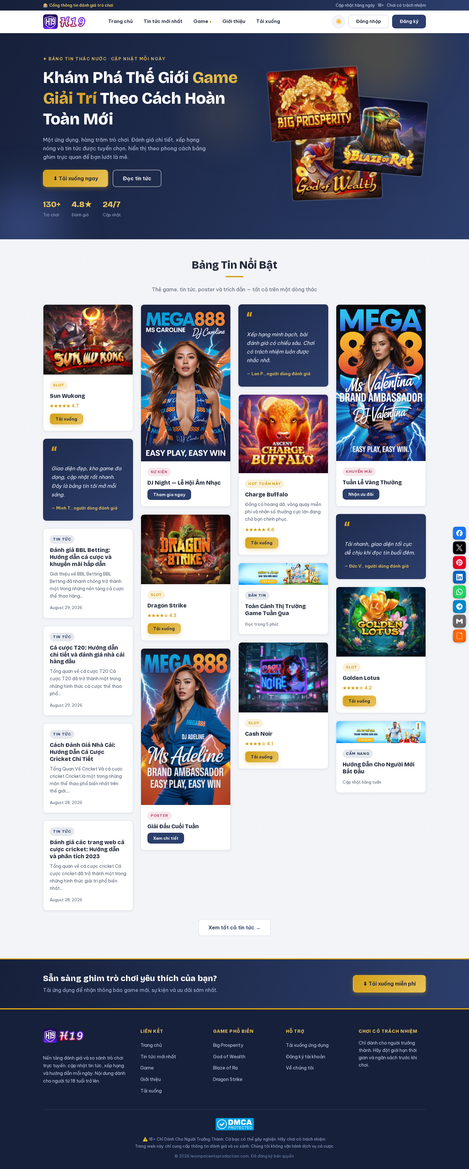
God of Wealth (229, 1057)
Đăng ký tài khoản (305, 1057)
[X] (459, 547)
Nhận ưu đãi (361, 494)
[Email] (459, 621)
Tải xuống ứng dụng (307, 1045)
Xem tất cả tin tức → (234, 927)
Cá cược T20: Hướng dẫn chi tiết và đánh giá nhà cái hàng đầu (87, 654)
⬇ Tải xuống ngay (75, 178)
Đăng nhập (368, 21)
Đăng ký (409, 21)
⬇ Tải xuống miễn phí (389, 983)
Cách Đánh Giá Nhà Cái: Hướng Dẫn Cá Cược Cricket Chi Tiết (82, 752)
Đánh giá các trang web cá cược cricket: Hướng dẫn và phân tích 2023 (87, 849)
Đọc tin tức (137, 178)
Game (202, 21)
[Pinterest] (459, 562)
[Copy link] (459, 635)
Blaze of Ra (225, 1068)
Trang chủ (120, 21)
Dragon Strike (227, 1079)
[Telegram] (459, 606)
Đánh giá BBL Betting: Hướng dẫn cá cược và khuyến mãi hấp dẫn (81, 557)
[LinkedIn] (459, 577)
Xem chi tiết (165, 838)
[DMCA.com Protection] (234, 1124)
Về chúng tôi (300, 1068)
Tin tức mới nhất (163, 21)
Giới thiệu (233, 21)
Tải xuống (268, 21)
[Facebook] (459, 533)
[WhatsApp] (459, 591)
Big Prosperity (228, 1045)
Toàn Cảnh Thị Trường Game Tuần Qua (275, 610)
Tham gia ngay (169, 494)
